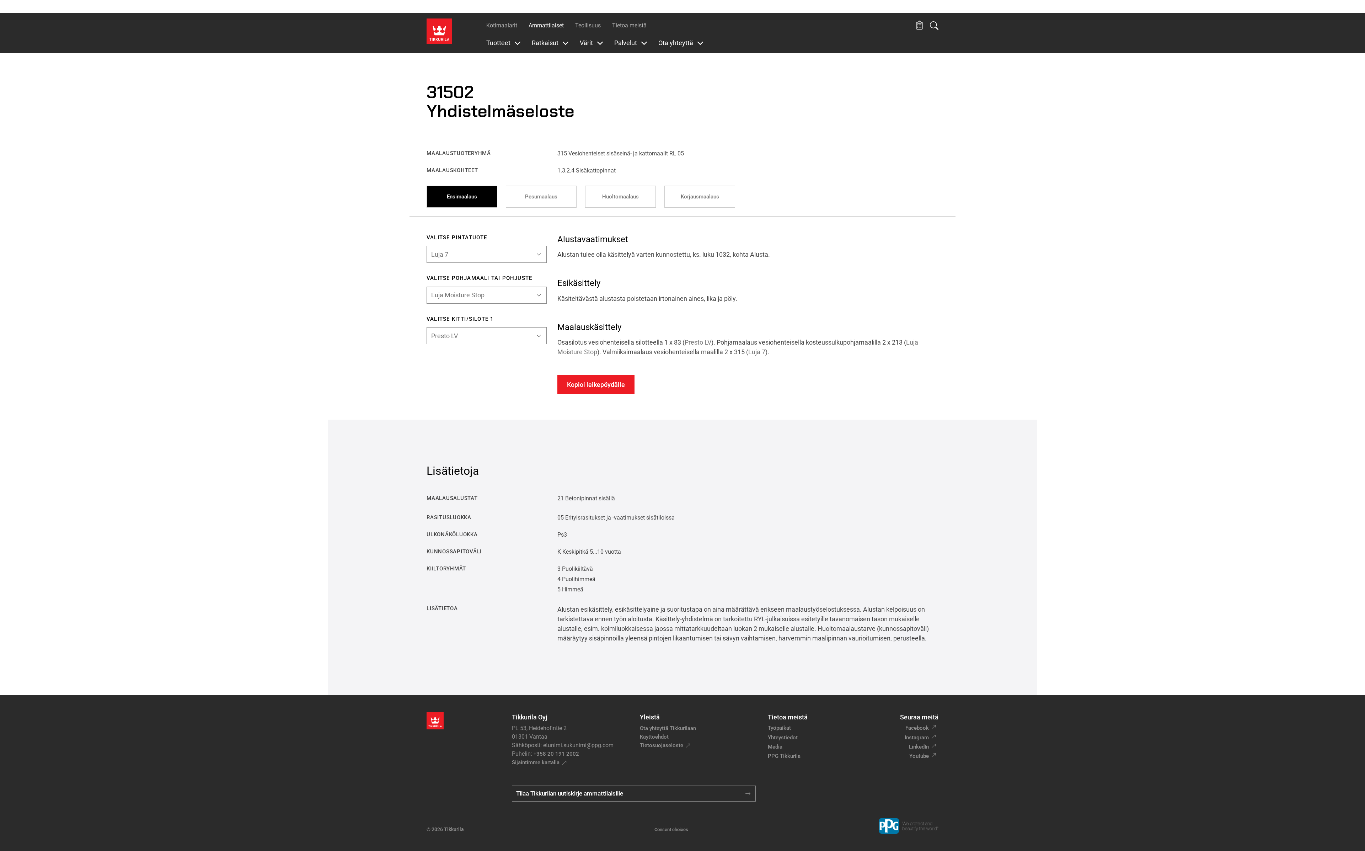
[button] (919, 25)
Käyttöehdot (654, 737)
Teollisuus (588, 25)
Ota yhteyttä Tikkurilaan (668, 728)
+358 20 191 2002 (556, 754)
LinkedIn (919, 747)
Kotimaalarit (501, 25)
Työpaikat (779, 728)
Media (775, 747)
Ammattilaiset (546, 25)
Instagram (917, 737)
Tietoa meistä (629, 25)
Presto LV (698, 342)
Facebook (917, 728)
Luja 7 (756, 352)
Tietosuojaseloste (661, 745)
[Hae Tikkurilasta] (934, 25)
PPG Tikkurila (784, 756)
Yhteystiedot (783, 737)
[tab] (462, 196)
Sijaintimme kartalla (536, 762)
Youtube (919, 756)
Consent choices (671, 829)
